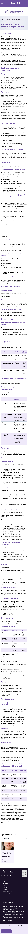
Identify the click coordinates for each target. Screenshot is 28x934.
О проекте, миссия (7, 879)
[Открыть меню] (2, 3)
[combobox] (14, 828)
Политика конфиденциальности (10, 893)
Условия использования (8, 891)
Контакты (5, 889)
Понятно (6, 931)
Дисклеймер (6, 900)
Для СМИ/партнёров (8, 902)
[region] (14, 363)
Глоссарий (8, 19)
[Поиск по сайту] (25, 3)
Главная (3, 19)
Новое (4, 885)
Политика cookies (7, 895)
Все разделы (6, 881)
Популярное (5, 883)
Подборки (5, 887)
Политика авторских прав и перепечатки (12, 898)
